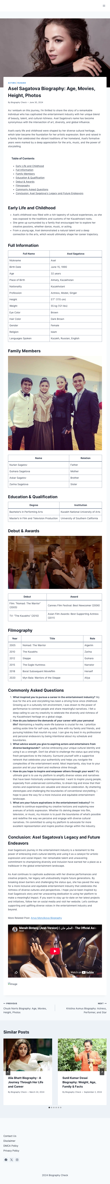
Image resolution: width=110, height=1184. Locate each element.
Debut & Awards (25, 181)
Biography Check (19, 102)
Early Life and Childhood (30, 166)
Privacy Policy (11, 1150)
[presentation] (27, 1055)
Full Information (24, 169)
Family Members (25, 173)
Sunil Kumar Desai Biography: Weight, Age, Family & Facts (79, 1082)
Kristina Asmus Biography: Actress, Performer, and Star (86, 1008)
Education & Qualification (30, 177)
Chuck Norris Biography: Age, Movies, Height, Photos (25, 1008)
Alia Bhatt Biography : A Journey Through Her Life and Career (25, 1082)
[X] (11, 1159)
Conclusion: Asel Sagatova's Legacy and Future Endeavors (49, 193)
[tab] (49, 1107)
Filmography (23, 185)
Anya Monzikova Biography (46, 917)
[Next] (102, 1071)
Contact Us (9, 1136)
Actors (12, 83)
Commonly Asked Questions (32, 189)
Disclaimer (9, 1140)
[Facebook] (5, 1159)
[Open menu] (104, 5)
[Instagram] (17, 1159)
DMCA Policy (10, 1145)
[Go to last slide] (8, 1071)
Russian (21, 83)
